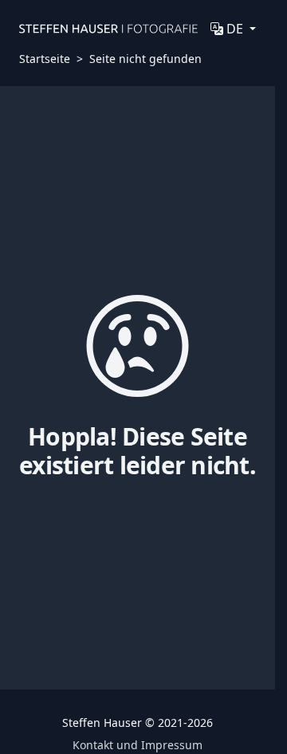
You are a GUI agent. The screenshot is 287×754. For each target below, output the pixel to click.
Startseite (44, 58)
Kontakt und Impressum (137, 744)
